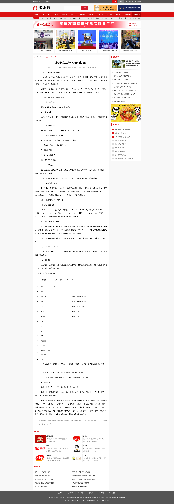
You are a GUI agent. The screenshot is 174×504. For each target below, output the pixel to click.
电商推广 (101, 14)
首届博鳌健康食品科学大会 (109, 50)
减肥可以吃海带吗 (120, 140)
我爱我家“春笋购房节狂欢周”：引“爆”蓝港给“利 (65, 39)
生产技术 (119, 14)
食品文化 (73, 14)
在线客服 (130, 1)
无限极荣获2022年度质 (87, 50)
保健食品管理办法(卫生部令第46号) (46, 483)
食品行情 (55, 14)
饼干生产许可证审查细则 (42, 472)
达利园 (40, 458)
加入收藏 (139, 1)
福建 (74, 18)
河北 (83, 18)
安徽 (78, 18)
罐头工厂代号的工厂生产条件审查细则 (84, 479)
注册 (121, 1)
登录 (114, 1)
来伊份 (77, 458)
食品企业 (64, 14)
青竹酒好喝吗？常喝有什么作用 (124, 158)
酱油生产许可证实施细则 (42, 475)
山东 (102, 18)
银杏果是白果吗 (120, 151)
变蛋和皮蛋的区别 (120, 133)
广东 (55, 18)
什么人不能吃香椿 (120, 144)
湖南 (97, 18)
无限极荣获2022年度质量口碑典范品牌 (87, 39)
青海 (129, 18)
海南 (139, 18)
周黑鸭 (77, 448)
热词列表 (70, 493)
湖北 (92, 18)
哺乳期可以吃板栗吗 (121, 147)
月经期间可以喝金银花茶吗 (80, 483)
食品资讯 (46, 14)
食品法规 (137, 14)
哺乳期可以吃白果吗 (41, 486)
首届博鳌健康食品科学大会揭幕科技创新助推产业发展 (108, 39)
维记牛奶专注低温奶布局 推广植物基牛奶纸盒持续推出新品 (133, 63)
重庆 (51, 18)
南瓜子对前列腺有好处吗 (122, 137)
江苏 (65, 18)
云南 (134, 18)
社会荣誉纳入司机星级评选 (131, 50)
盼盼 (40, 448)
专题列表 (60, 493)
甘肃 (120, 18)
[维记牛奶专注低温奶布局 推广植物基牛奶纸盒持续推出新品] (118, 68)
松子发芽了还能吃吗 (121, 155)
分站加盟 (46, 1)
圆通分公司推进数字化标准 (43, 50)
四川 (125, 18)
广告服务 (80, 493)
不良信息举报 (112, 493)
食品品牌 (82, 14)
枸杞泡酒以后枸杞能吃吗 (79, 486)
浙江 (69, 18)
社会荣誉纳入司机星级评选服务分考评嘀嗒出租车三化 (130, 39)
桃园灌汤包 (40, 439)
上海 (46, 18)
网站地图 (91, 493)
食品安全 (92, 14)
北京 (41, 18)
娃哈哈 (77, 439)
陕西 (111, 18)
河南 (88, 18)
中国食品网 (37, 1)
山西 (106, 18)
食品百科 (128, 14)
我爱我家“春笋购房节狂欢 (65, 50)
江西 (115, 18)
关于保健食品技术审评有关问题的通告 (84, 475)
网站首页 (37, 14)
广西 (60, 18)
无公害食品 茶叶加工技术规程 (44, 479)
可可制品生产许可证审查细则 (81, 472)
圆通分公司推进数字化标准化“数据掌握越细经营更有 (43, 39)
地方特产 (110, 14)
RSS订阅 (101, 493)
